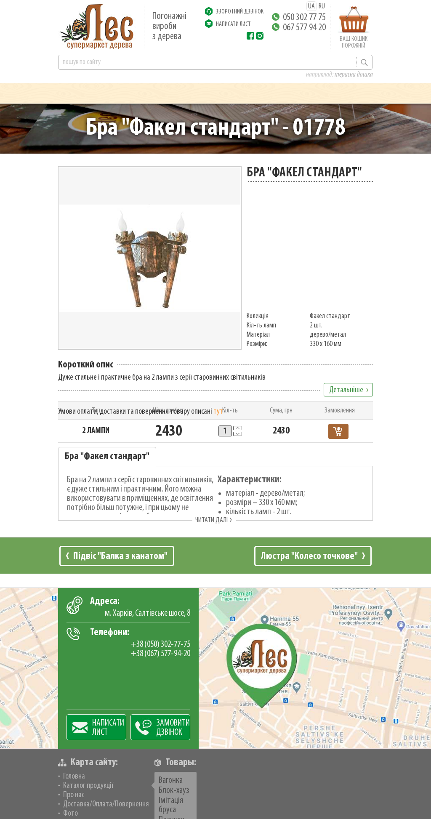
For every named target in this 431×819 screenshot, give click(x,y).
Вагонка (171, 780)
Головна (74, 776)
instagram (259, 36)
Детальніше (346, 390)
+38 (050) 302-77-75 (160, 644)
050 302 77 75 (304, 18)
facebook (250, 36)
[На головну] (97, 26)
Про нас (73, 795)
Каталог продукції (88, 786)
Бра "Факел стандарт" (107, 457)
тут (218, 411)
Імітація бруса (171, 805)
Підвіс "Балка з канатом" (120, 556)
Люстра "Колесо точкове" (309, 556)
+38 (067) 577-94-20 (160, 654)
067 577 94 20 (304, 28)
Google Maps (215, 668)
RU (322, 7)
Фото (70, 813)
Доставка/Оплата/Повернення (106, 804)
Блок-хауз (174, 790)
